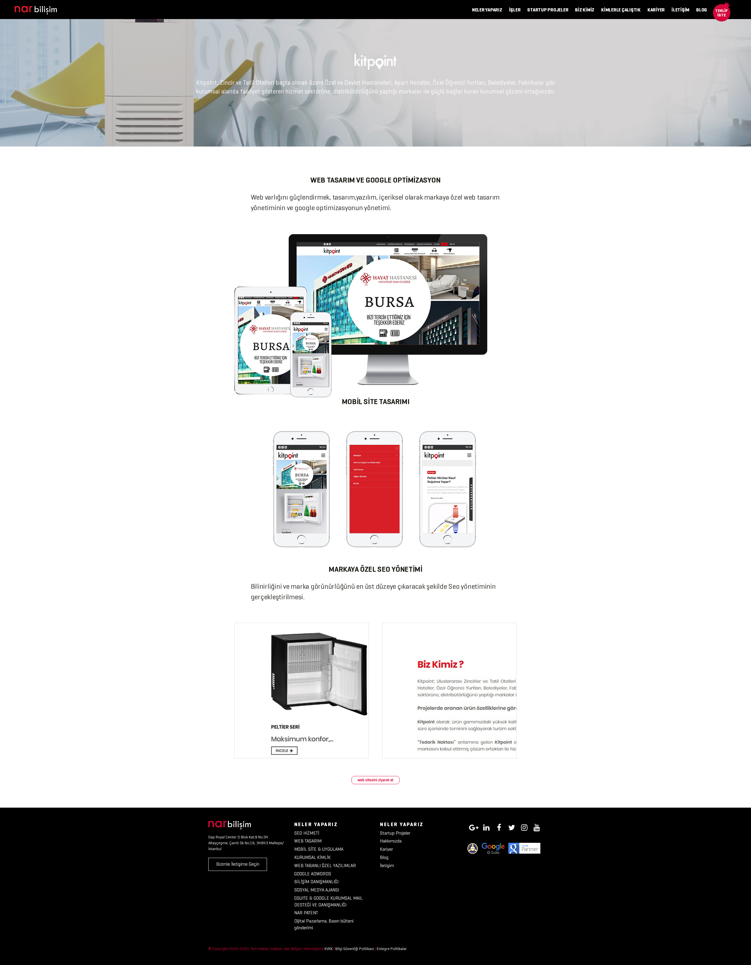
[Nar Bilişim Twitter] (511, 827)
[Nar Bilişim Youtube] (537, 827)
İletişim (387, 865)
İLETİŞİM (680, 10)
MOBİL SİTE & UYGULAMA (318, 849)
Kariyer (386, 849)
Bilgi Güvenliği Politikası (354, 948)
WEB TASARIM (308, 841)
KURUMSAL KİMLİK (312, 857)
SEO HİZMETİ (306, 833)
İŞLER (515, 10)
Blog (384, 857)
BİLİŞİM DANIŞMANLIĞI (316, 881)
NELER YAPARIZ (487, 10)
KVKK (328, 948)
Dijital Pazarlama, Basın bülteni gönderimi (323, 924)
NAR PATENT (306, 912)
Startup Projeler (395, 833)
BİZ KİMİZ (584, 10)
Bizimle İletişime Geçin (237, 864)
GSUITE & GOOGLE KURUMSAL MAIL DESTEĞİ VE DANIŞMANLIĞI (328, 901)
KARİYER (656, 10)
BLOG (701, 10)
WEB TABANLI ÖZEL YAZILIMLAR (325, 865)
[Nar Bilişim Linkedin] (486, 827)
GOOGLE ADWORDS (312, 874)
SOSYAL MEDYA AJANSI (316, 890)
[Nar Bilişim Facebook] (499, 827)
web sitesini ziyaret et (375, 779)
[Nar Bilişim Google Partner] (524, 848)
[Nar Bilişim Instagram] (524, 827)
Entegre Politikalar (392, 948)
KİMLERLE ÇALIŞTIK (621, 10)
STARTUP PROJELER (547, 10)
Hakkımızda (391, 841)
